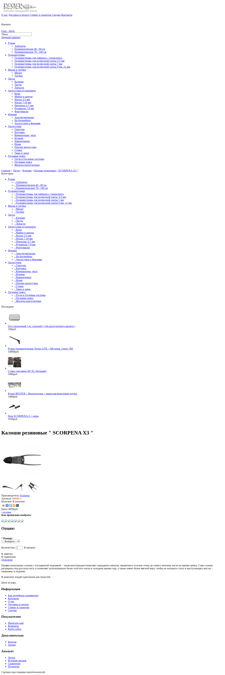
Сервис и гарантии (41, 15)
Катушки (19, 132)
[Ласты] (9, 521)
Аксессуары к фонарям (27, 123)
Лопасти (19, 87)
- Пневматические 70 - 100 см (31, 188)
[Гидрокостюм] (3, 521)
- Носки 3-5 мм (22, 235)
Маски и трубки (17, 69)
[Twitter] (10, 505)
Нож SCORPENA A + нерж (23, 416)
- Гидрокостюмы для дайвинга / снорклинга (39, 194)
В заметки (7, 553)
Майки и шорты (23, 96)
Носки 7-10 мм (22, 102)
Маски (18, 72)
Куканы (18, 138)
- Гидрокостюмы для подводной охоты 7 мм (39, 200)
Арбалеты (20, 46)
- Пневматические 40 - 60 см (30, 185)
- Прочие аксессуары (26, 283)
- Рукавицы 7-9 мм (24, 244)
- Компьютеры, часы (25, 271)
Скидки (56, 15)
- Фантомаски (22, 247)
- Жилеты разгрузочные (27, 301)
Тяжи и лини (21, 153)
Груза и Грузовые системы (29, 159)
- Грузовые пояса (23, 298)
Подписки (13, 666)
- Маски (18, 208)
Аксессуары (14, 126)
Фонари (12, 114)
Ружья (11, 43)
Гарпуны (19, 129)
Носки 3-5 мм (22, 99)
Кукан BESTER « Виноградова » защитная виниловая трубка (42, 393)
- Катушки (20, 268)
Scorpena (25, 495)
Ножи (17, 144)
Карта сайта (14, 629)
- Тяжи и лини (22, 289)
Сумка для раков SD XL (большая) (27, 371)
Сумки (18, 150)
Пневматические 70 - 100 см (30, 52)
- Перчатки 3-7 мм (24, 241)
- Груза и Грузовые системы (30, 295)
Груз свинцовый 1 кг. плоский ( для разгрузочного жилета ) (41, 326)
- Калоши (19, 217)
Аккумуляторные (24, 117)
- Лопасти (20, 223)
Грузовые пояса (16, 156)
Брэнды (12, 641)
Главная (5, 170)
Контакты (66, 15)
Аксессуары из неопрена (22, 90)
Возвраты (13, 626)
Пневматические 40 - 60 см (29, 49)
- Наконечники (22, 277)
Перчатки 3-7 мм (23, 105)
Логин (11, 657)
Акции (12, 644)
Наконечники (22, 141)
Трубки (18, 75)
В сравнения (8, 556)
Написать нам (16, 623)
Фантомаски (21, 111)
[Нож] (19, 521)
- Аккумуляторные (24, 253)
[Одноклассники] (14, 505)
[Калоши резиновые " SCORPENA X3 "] (21, 479)
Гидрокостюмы (16, 55)
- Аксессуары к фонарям (28, 259)
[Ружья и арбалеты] (12, 521)
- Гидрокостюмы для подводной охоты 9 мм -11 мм (43, 203)
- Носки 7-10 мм (23, 238)
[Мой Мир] (17, 505)
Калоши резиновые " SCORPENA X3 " (56, 170)
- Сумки (19, 286)
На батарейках (22, 120)
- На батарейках (23, 256)
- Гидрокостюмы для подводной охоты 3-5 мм (40, 197)
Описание (7, 559)
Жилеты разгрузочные (27, 165)
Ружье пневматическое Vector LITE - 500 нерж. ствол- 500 (40, 348)
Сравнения (14, 663)
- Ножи (18, 280)
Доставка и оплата (18, 15)
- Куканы (19, 274)
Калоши (19, 81)
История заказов (17, 660)
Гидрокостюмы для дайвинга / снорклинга (38, 57)
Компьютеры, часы (25, 135)
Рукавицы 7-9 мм (24, 108)
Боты (17, 93)
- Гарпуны (20, 265)
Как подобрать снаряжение (23, 595)
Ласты (11, 78)
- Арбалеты (20, 182)
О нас (4, 15)
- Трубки (19, 211)
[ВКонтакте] (7, 505)
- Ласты (18, 220)
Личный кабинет (10, 37)
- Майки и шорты (24, 232)
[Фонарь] (6, 521)
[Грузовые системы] (22, 521)
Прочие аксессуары (25, 147)
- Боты (18, 229)
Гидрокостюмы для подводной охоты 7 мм (38, 63)
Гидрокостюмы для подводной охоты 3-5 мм (39, 60)
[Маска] (16, 521)
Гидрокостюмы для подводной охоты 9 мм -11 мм (42, 66)
